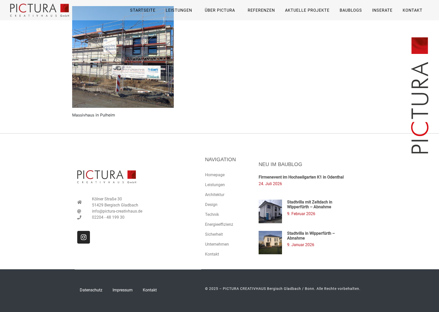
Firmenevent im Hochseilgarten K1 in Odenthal (301, 177)
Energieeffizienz (219, 224)
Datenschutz (91, 290)
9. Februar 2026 (301, 213)
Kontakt (412, 10)
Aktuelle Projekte (307, 10)
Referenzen (261, 10)
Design (211, 204)
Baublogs (351, 10)
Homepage (215, 174)
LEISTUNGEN (179, 10)
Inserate (382, 10)
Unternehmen (217, 244)
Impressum (123, 290)
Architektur (214, 194)
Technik (212, 214)
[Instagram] (83, 237)
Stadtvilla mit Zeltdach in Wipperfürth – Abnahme (309, 204)
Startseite (142, 10)
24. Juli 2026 (270, 183)
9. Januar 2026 (300, 244)
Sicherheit (214, 234)
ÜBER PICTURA (220, 10)
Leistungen (215, 184)
